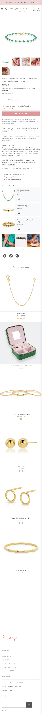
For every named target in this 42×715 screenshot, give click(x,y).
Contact (5, 660)
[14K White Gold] (24, 318)
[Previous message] (3, 2)
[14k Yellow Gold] (21, 419)
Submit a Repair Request (12, 686)
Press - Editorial (9, 667)
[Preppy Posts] (21, 443)
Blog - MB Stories (9, 671)
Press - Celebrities (9, 663)
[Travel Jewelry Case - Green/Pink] (21, 343)
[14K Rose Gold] (21, 318)
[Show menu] (2, 9)
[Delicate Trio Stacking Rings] (21, 391)
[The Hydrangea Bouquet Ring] (8, 224)
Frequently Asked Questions (14, 683)
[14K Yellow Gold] (18, 318)
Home (3, 78)
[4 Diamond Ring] (21, 547)
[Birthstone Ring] (8, 209)
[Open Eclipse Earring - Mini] (21, 495)
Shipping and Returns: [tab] (23, 169)
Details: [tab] (5, 169)
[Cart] (38, 10)
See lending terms (7, 93)
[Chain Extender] (21, 290)
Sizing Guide (7, 690)
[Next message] (39, 2)
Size (3, 97)
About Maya (6, 656)
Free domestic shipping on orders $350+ (21, 2)
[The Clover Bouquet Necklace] (8, 194)
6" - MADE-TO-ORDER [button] (11, 100)
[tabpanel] (21, 178)
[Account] (34, 9)
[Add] (19, 198)
